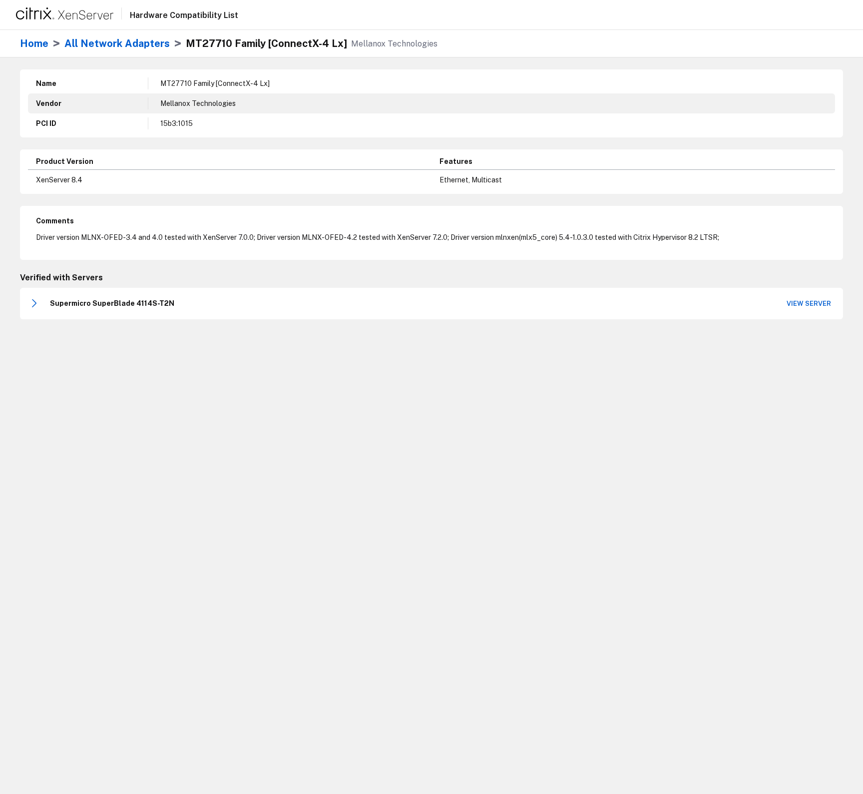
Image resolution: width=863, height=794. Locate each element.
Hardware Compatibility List (184, 15)
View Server (809, 303)
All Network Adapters (117, 43)
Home (34, 43)
